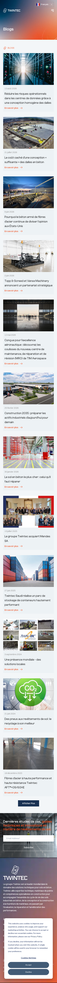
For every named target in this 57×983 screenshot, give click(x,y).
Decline (28, 972)
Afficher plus (28, 803)
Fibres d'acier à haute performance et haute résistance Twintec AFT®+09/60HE (28, 783)
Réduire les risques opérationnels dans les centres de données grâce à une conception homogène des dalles (28, 98)
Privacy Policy (36, 936)
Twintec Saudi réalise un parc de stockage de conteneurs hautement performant (28, 600)
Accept (28, 965)
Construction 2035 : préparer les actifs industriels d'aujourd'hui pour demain (26, 417)
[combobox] (44, 4)
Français (44, 4)
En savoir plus (11, 108)
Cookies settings (28, 958)
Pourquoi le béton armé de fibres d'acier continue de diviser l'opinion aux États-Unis (26, 221)
